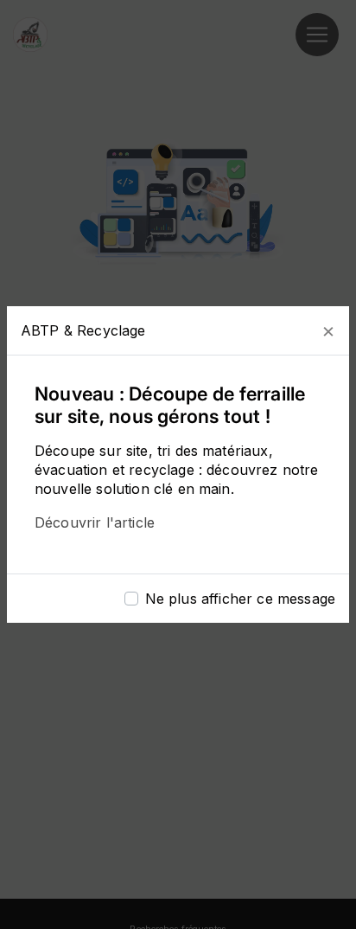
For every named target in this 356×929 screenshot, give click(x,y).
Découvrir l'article (95, 522)
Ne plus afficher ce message (240, 598)
